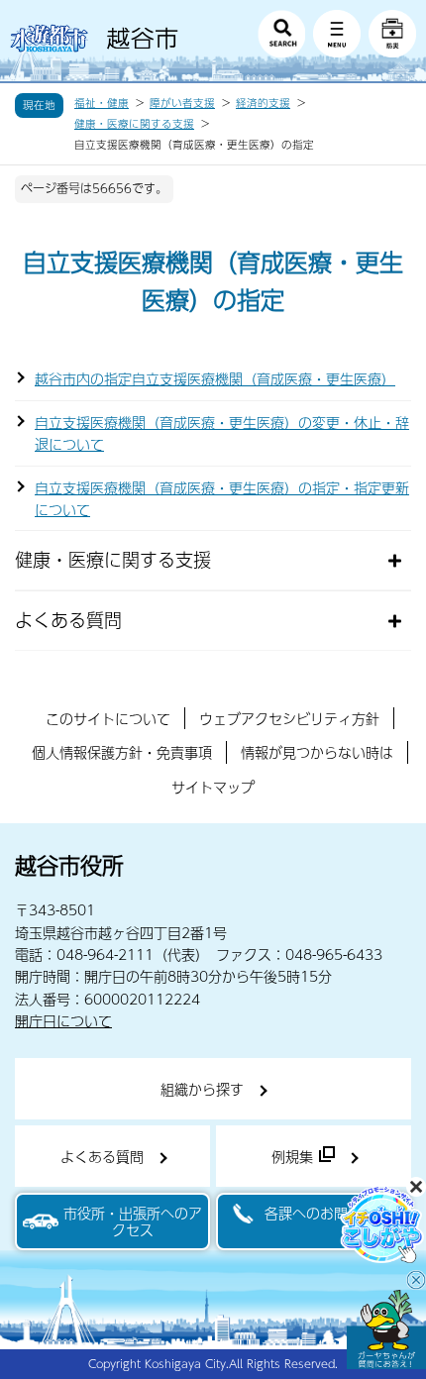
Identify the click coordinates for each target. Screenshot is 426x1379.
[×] (386, 1329)
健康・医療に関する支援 (134, 124)
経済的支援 (263, 103)
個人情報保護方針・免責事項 (122, 752)
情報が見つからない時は (317, 752)
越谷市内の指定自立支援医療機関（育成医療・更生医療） (215, 378)
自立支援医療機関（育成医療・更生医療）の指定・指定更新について (222, 498)
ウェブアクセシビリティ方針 (289, 718)
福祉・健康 (101, 103)
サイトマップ (213, 786)
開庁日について (63, 1020)
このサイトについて (108, 718)
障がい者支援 (182, 103)
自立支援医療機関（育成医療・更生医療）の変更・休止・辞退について (222, 433)
